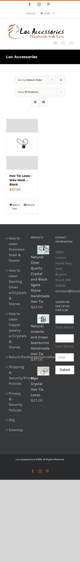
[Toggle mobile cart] (55, 43)
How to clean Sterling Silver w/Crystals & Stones (16, 287)
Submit (65, 370)
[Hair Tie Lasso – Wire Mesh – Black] (22, 144)
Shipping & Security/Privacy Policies (16, 375)
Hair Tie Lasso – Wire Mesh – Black (20, 180)
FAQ (12, 420)
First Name (64, 327)
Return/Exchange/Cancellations (16, 357)
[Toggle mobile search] (63, 43)
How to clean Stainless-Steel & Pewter (16, 249)
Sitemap (16, 430)
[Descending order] (61, 80)
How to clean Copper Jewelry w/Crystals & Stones (16, 330)
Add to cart (16, 206)
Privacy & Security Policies (15, 401)
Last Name (64, 346)
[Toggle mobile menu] (72, 43)
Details (31, 204)
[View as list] (43, 102)
